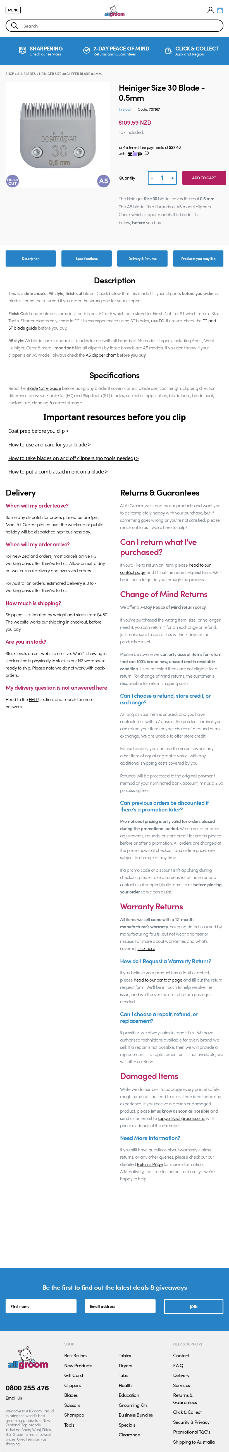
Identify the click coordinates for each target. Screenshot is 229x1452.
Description (30, 258)
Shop (10, 73)
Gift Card (73, 1375)
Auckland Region (189, 54)
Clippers (72, 1385)
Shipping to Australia (193, 1441)
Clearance (129, 1434)
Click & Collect (187, 1411)
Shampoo (74, 1414)
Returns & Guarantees (185, 1398)
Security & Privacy (191, 1422)
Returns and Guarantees (115, 54)
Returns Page (150, 1164)
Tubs (123, 1375)
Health (125, 1385)
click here (146, 948)
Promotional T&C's (191, 1431)
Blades (71, 1394)
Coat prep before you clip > (38, 430)
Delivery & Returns (142, 258)
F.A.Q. (178, 1365)
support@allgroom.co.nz (181, 1118)
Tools (69, 1424)
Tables (125, 1355)
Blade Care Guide (44, 388)
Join (193, 1306)
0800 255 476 (27, 1387)
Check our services (45, 54)
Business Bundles (136, 1414)
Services (181, 1385)
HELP (34, 699)
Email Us (14, 1398)
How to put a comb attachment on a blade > (58, 471)
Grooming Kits (133, 1405)
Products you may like (198, 258)
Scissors (72, 1405)
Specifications (87, 258)
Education (129, 1394)
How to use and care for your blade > (49, 444)
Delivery (181, 1375)
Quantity (127, 178)
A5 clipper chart (101, 355)
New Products (78, 1365)
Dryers (125, 1365)
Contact (181, 1355)
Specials (127, 1424)
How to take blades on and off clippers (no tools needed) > (73, 458)
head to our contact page (158, 980)
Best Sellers (75, 1355)
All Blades (26, 73)
